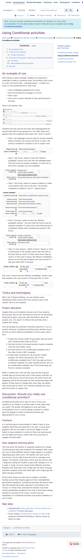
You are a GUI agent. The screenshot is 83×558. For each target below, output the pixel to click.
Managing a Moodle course (24, 38)
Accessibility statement (10, 556)
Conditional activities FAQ (66, 62)
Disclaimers (21, 553)
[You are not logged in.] (78, 10)
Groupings (47, 327)
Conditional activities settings (68, 52)
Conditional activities (64, 38)
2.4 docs (19, 15)
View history (75, 15)
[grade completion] (27, 269)
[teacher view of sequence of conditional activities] (27, 117)
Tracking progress (45, 38)
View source (61, 15)
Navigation (7, 10)
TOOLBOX (21, 10)
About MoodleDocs (9, 553)
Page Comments (46, 15)
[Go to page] (66, 10)
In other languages (28, 534)
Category (6, 528)
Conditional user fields (65, 59)
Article (32, 15)
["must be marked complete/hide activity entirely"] (26, 240)
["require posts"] (26, 204)
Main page (6, 38)
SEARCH (32, 10)
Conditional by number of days (32, 514)
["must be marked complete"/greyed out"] (26, 174)
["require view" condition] (27, 151)
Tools (11, 534)
